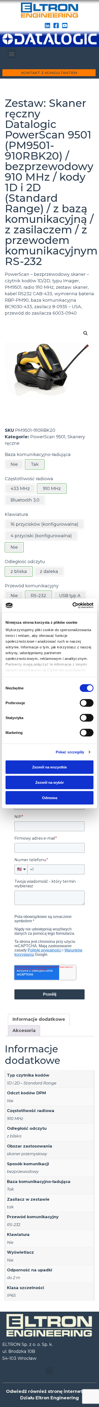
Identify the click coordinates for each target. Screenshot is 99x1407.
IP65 (11, 1295)
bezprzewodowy (23, 1171)
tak (10, 1207)
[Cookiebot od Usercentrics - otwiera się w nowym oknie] (72, 605)
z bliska (14, 1136)
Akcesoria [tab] (24, 1030)
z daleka (49, 571)
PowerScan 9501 (47, 436)
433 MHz (20, 488)
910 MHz (15, 1118)
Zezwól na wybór (49, 782)
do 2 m (13, 1277)
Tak (10, 1189)
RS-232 (13, 1224)
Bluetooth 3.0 (25, 500)
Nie (14, 464)
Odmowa (49, 798)
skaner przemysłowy (27, 1153)
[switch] (86, 703)
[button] (11, 53)
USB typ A (69, 595)
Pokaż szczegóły (70, 752)
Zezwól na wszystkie (49, 767)
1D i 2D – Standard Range (31, 1083)
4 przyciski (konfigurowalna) (41, 535)
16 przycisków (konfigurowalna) (44, 524)
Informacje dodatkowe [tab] (38, 1019)
